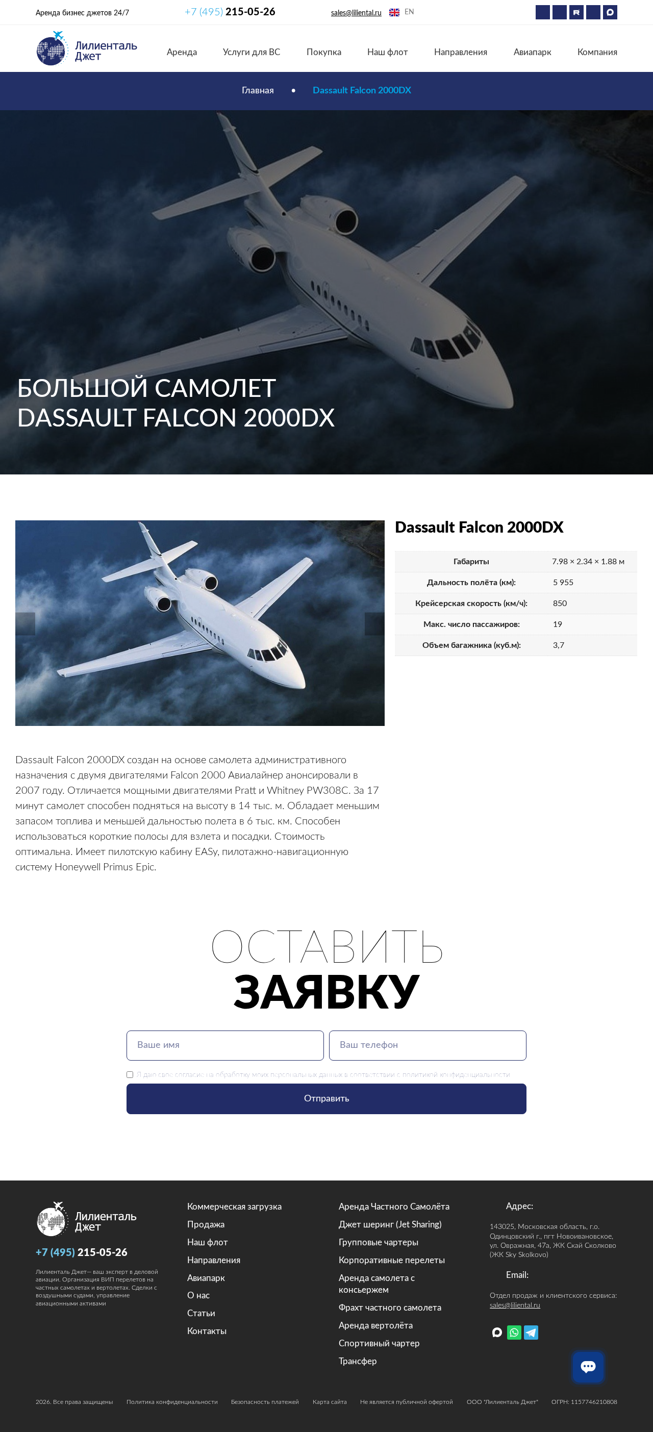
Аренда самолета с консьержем (377, 1284)
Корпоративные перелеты (392, 1260)
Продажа (205, 1224)
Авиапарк (532, 52)
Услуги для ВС (251, 52)
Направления (460, 52)
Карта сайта (330, 1402)
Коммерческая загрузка (234, 1206)
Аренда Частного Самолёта (394, 1206)
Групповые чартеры (378, 1242)
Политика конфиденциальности (172, 1402)
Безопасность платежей (265, 1402)
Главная (258, 90)
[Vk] (593, 12)
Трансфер (358, 1361)
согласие (189, 1074)
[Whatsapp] (543, 12)
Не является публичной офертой (406, 1402)
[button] (25, 623)
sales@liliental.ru (356, 13)
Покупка (324, 52)
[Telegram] (559, 12)
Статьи (201, 1313)
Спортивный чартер (379, 1343)
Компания (597, 52)
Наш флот (387, 52)
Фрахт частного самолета (390, 1307)
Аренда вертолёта (376, 1325)
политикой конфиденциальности (456, 1074)
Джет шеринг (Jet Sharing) (390, 1224)
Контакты (207, 1331)
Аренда (182, 52)
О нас (198, 1295)
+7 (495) (230, 12)
